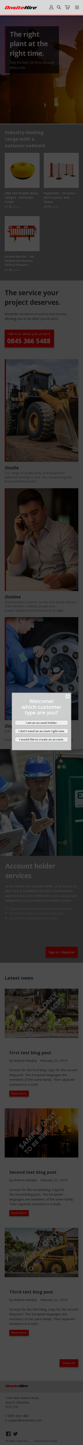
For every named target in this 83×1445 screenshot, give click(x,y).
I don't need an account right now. (42, 731)
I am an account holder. (41, 723)
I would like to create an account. (41, 739)
